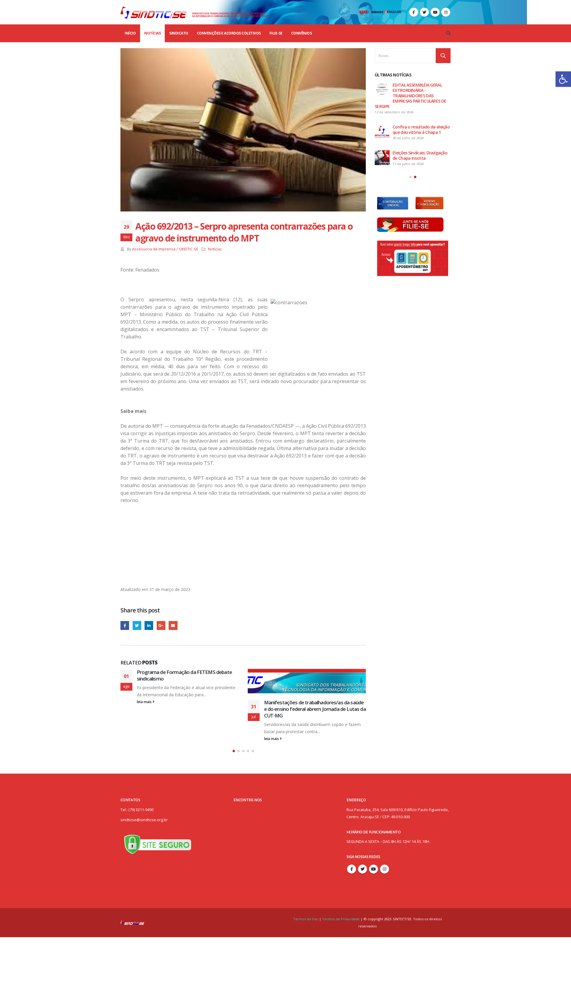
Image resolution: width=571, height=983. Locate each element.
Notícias (152, 33)
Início (130, 33)
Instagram (384, 869)
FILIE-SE (276, 33)
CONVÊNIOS (301, 33)
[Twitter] (424, 12)
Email (173, 625)
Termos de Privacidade (341, 919)
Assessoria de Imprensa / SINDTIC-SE (165, 249)
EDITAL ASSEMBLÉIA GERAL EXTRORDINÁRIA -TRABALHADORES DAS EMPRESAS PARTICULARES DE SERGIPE (410, 95)
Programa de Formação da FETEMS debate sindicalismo (184, 675)
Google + (161, 625)
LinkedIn (149, 625)
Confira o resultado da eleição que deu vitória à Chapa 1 (421, 129)
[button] (563, 79)
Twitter (137, 625)
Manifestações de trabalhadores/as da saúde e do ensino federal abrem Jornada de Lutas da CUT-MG (315, 709)
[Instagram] (445, 12)
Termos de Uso (306, 919)
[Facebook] (413, 12)
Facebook (124, 625)
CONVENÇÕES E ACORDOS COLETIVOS (229, 33)
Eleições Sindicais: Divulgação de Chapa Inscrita (420, 155)
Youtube (373, 869)
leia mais (145, 701)
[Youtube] (435, 12)
